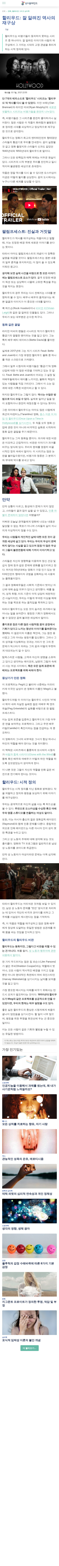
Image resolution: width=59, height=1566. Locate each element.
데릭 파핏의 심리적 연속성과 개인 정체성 (27, 1193)
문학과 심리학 (7, 1191)
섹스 (3, 1156)
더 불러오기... (29, 1348)
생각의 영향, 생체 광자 (16, 1228)
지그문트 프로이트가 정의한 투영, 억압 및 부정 (29, 1303)
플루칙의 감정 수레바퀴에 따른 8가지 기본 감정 (28, 1265)
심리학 (4, 1337)
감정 (3, 1260)
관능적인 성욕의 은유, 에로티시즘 (22, 1158)
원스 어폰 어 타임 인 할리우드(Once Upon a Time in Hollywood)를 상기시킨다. (29, 418)
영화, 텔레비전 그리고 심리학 (19, 11)
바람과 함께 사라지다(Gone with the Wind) (29, 754)
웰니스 (4, 1121)
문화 (3, 11)
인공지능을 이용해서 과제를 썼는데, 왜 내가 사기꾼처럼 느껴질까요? (29, 1087)
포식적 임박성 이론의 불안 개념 (21, 1340)
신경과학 (5, 1083)
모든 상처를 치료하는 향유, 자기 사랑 (25, 1124)
